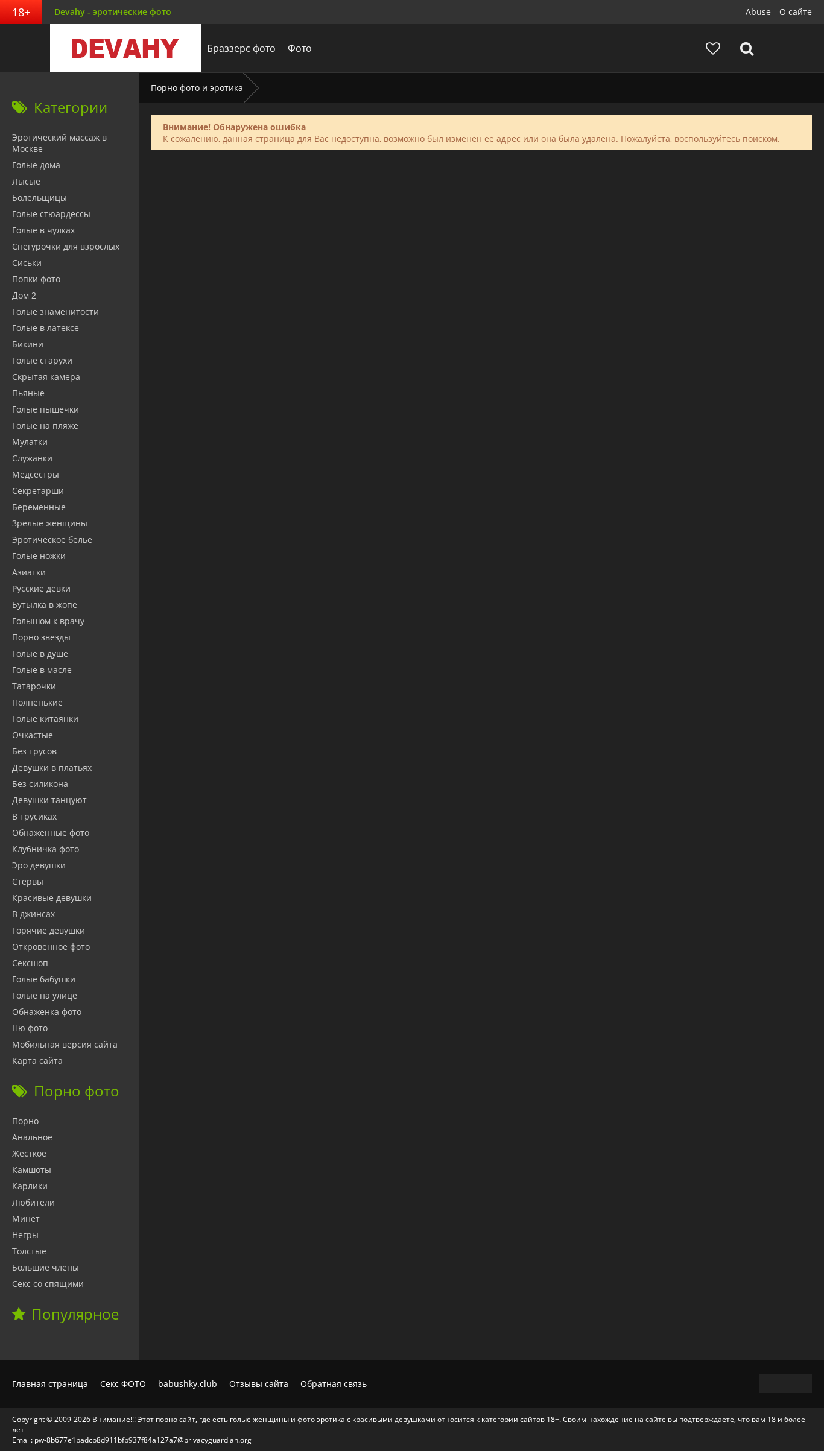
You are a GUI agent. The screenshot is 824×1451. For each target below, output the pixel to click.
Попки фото (36, 279)
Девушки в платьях (52, 767)
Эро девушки (39, 865)
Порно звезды (41, 637)
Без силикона (40, 783)
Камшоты (31, 1169)
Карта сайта (37, 1060)
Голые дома (36, 165)
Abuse (758, 11)
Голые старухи (42, 360)
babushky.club (187, 1383)
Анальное (32, 1137)
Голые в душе (40, 653)
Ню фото (30, 1028)
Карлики (30, 1186)
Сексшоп (30, 963)
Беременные (39, 507)
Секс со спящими (48, 1283)
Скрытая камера (46, 376)
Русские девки (41, 588)
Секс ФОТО (123, 1383)
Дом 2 (24, 295)
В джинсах (33, 914)
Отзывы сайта (258, 1383)
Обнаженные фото (50, 832)
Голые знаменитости (55, 311)
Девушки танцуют (49, 800)
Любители (33, 1202)
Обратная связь (333, 1383)
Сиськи (27, 262)
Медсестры (35, 474)
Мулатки (30, 441)
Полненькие (37, 702)
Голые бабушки (43, 979)
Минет (26, 1218)
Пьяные (28, 393)
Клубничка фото (45, 849)
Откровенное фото (51, 946)
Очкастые (32, 735)
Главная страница (50, 1383)
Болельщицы (39, 197)
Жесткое (29, 1153)
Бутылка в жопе (44, 604)
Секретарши (38, 490)
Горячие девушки (48, 930)
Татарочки (34, 686)
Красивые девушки (52, 897)
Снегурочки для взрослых (65, 246)
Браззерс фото (241, 48)
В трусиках (34, 816)
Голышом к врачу (48, 621)
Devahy (125, 48)
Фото (300, 48)
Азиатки (29, 572)
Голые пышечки (45, 409)
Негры (25, 1235)
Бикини (27, 344)
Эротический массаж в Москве (59, 142)
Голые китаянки (45, 718)
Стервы (27, 881)
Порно (25, 1121)
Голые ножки (39, 555)
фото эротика (321, 1419)
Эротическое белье (52, 539)
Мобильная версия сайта (65, 1044)
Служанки (32, 458)
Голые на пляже (45, 425)
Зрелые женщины (49, 523)
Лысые (26, 181)
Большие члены (45, 1267)
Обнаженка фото (46, 1011)
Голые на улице (44, 995)
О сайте (795, 11)
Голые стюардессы (51, 214)
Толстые (29, 1251)
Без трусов (34, 751)
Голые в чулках (43, 230)
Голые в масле (42, 669)
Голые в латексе (45, 328)
